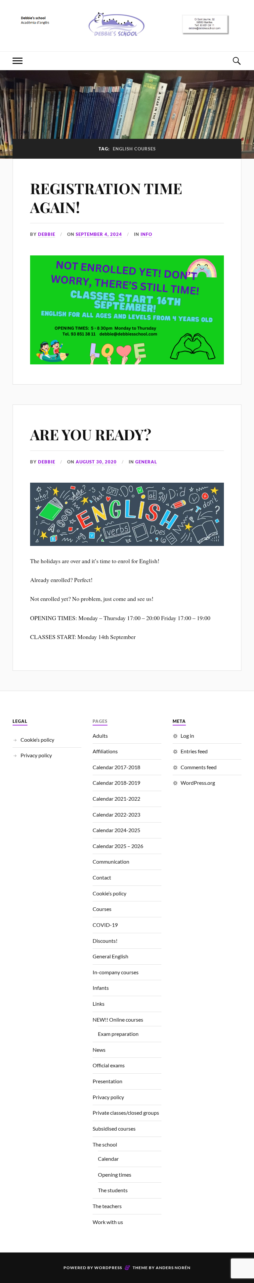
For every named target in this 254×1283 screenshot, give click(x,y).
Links (99, 1003)
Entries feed (194, 751)
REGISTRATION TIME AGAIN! (106, 197)
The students (113, 1190)
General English (110, 956)
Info (146, 234)
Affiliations (105, 751)
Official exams (109, 1065)
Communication (111, 861)
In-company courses (116, 972)
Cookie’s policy (37, 739)
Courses (102, 909)
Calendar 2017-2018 (116, 767)
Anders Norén (173, 1267)
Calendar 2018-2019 (116, 782)
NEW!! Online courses (118, 1019)
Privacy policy (36, 755)
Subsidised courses (114, 1128)
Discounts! (105, 940)
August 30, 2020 (96, 461)
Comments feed (199, 767)
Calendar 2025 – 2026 (118, 846)
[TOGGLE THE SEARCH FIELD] (236, 61)
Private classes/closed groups (126, 1112)
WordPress (108, 1267)
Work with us (108, 1222)
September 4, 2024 (99, 234)
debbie (46, 234)
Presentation (107, 1081)
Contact (102, 877)
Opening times (114, 1174)
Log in (187, 735)
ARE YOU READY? (90, 434)
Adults (100, 735)
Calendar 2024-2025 (116, 830)
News (99, 1049)
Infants (101, 988)
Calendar (108, 1158)
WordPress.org (198, 782)
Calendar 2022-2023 (116, 814)
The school (105, 1144)
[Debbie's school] (127, 31)
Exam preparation (118, 1034)
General (146, 461)
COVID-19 (105, 925)
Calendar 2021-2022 (116, 798)
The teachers (107, 1206)
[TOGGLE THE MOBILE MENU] (17, 61)
